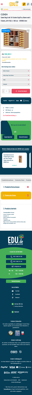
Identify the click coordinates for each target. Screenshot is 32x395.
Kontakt (16, 312)
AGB (19, 380)
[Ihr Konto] (28, 4)
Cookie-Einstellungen (16, 382)
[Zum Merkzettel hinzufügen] (28, 30)
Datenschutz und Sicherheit (10, 380)
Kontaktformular (23, 137)
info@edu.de (17, 266)
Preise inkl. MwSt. (6, 57)
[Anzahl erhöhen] (9, 91)
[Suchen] (24, 4)
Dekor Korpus (6, 71)
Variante (5, 84)
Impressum (24, 380)
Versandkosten (7, 389)
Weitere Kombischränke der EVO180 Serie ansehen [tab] (15, 149)
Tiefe (4, 80)
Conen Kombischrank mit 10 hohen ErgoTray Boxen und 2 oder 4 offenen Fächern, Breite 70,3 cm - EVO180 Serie (9, 158)
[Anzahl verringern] (3, 91)
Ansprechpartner (8, 137)
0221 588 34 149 (17, 261)
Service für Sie (18, 304)
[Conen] (16, 14)
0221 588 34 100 (17, 256)
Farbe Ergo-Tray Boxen (8, 75)
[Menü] (2, 4)
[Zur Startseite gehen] (14, 3)
